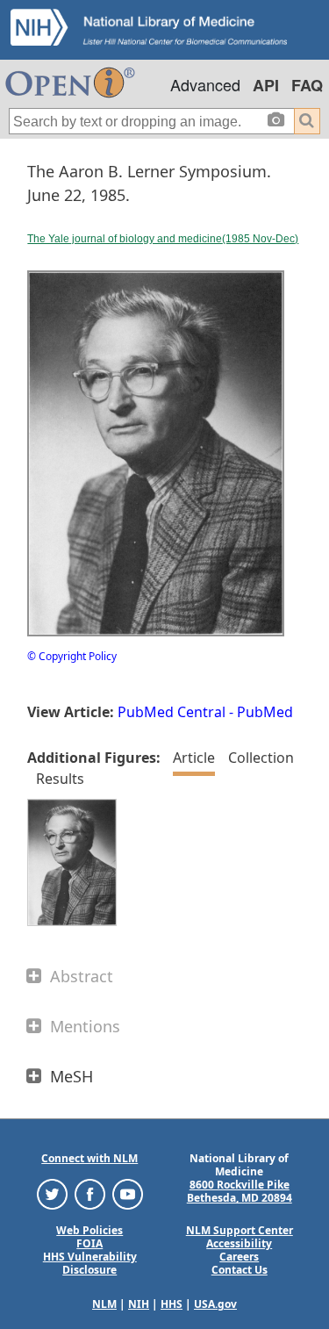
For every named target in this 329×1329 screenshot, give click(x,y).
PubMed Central (171, 712)
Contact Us (239, 1269)
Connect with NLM (89, 1158)
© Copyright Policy (72, 656)
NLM (104, 1304)
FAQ (307, 85)
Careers (239, 1256)
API (266, 85)
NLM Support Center (239, 1230)
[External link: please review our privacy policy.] (52, 1193)
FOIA (89, 1243)
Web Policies (89, 1230)
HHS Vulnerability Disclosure (90, 1263)
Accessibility (239, 1243)
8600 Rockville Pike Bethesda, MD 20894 (239, 1191)
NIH (138, 1304)
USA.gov (215, 1304)
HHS (171, 1304)
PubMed (265, 712)
